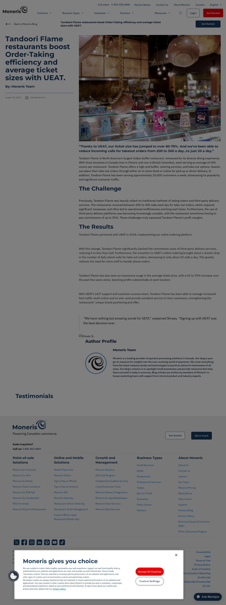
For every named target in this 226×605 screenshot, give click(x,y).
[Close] (176, 555)
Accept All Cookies (149, 571)
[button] (13, 576)
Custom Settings (149, 581)
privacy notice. (59, 589)
